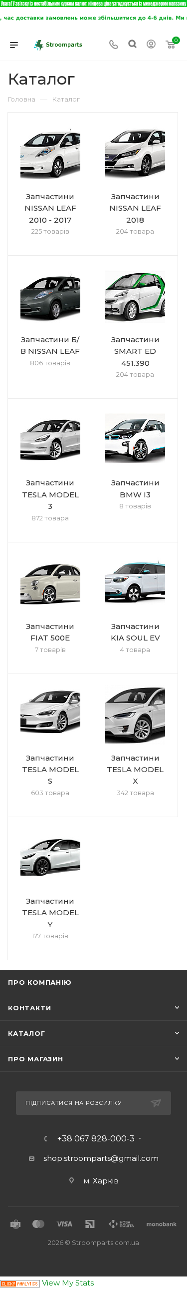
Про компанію (40, 982)
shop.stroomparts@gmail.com (101, 1158)
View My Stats (68, 1282)
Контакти (29, 1008)
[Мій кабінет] (151, 45)
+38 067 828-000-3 (96, 1139)
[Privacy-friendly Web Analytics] (20, 1282)
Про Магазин (35, 1059)
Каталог (26, 1033)
